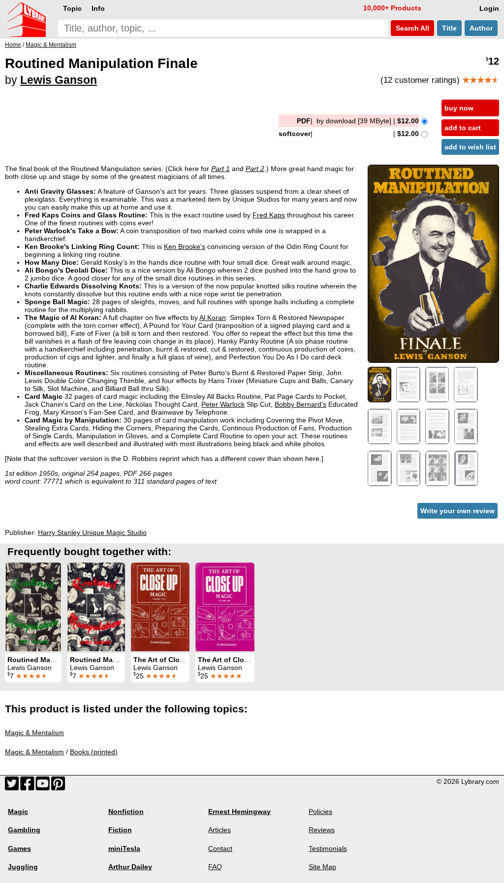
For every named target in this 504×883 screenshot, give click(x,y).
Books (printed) (94, 752)
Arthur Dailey (130, 867)
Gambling (24, 830)
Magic (18, 811)
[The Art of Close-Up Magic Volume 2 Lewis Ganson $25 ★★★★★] (160, 607)
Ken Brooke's (184, 246)
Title (449, 28)
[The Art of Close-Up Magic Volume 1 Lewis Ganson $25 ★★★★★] (224, 607)
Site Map (322, 867)
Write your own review (457, 511)
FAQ (215, 867)
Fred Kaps (268, 215)
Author (481, 28)
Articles (219, 830)
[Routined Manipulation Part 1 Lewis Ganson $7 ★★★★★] (96, 607)
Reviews (322, 830)
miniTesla (124, 848)
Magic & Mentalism (34, 733)
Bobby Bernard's (300, 404)
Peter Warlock (223, 404)
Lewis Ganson (58, 79)
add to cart (462, 128)
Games (19, 848)
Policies (320, 811)
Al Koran (212, 317)
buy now (458, 108)
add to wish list (470, 147)
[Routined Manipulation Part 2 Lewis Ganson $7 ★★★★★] (33, 607)
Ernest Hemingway (239, 811)
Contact (220, 848)
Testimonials (328, 848)
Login (489, 8)
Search (411, 28)
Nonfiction (126, 811)
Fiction (120, 830)
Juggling (23, 867)
